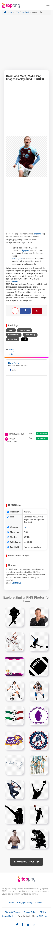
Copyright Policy (24, 903)
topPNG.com (41, 916)
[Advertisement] (26, 43)
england (25, 12)
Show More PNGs (24, 861)
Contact (38, 903)
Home (9, 12)
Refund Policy (8, 916)
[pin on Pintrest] (20, 611)
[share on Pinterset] (37, 311)
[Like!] (15, 310)
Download (43, 434)
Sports (10, 330)
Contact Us (16, 583)
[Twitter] (17, 924)
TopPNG (14, 282)
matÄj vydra (24, 251)
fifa (17, 12)
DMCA (43, 912)
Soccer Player (13, 335)
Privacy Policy (30, 912)
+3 (24, 339)
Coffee (13, 370)
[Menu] (48, 5)
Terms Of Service (13, 912)
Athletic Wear (24, 330)
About (11, 903)
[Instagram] (28, 924)
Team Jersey (30, 335)
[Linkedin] (34, 924)
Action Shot (12, 339)
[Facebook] (25, 311)
